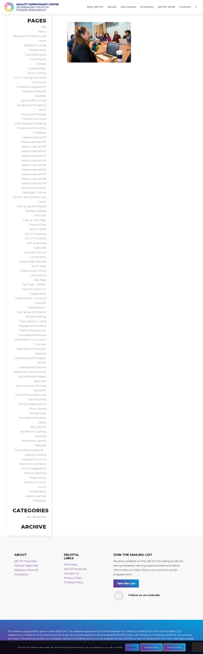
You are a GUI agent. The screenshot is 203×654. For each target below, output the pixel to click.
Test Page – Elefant (34, 284)
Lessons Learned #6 (34, 169)
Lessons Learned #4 (33, 160)
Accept (132, 647)
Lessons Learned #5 (34, 165)
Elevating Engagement (31, 86)
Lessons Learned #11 (33, 146)
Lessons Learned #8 (33, 178)
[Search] (196, 7)
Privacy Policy (37, 224)
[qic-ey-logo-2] (31, 7)
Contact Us (71, 573)
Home (42, 109)
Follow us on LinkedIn (144, 595)
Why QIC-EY (38, 427)
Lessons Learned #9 (33, 183)
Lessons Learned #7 (33, 174)
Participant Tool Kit (34, 192)
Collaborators (37, 491)
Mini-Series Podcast (34, 188)
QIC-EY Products (35, 238)
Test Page (40, 279)
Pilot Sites (40, 215)
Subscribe (40, 247)
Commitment (37, 59)
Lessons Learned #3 (33, 155)
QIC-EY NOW (37, 229)
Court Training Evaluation (30, 77)
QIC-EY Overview (35, 233)
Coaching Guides (35, 54)
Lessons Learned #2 (33, 151)
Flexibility (40, 96)
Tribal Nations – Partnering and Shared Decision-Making (31, 312)
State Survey (38, 477)
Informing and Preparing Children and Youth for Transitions (30, 128)
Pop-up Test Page (34, 220)
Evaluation (39, 500)
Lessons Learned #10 (33, 141)
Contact (41, 63)
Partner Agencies (35, 473)
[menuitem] (95, 7)
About (42, 31)
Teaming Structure (34, 459)
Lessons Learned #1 (34, 137)
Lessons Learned (35, 496)
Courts (42, 486)
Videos (42, 422)
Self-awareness (36, 243)
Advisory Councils (35, 482)
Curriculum (38, 82)
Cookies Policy (37, 68)
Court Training (37, 73)
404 (43, 26)
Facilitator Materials (34, 91)
